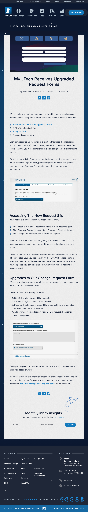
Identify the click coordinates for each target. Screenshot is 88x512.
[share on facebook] (48, 97)
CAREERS (67, 2)
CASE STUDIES (35, 2)
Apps (41, 16)
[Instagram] (82, 499)
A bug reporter (19, 132)
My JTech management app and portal (37, 384)
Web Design (18, 16)
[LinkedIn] (77, 499)
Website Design (11, 464)
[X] (62, 499)
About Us (25, 483)
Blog (23, 468)
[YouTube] (72, 499)
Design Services (41, 459)
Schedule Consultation (39, 474)
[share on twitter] (39, 97)
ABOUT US (80, 2)
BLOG (48, 2)
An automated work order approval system (33, 125)
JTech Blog (35, 26)
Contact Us (39, 468)
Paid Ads (52, 16)
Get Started (76, 13)
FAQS (57, 2)
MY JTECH (20, 2)
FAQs (23, 473)
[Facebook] (67, 499)
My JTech (25, 459)
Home (6, 459)
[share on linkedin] (44, 97)
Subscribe (70, 425)
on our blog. (59, 417)
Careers (24, 478)
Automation (31, 16)
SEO (62, 16)
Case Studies (26, 464)
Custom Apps (10, 473)
